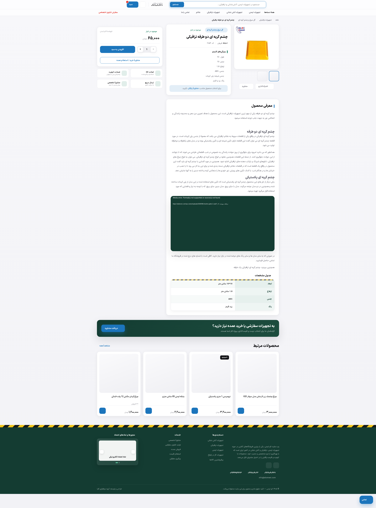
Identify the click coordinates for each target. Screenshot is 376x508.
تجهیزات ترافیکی (213, 12)
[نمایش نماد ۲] (119, 462)
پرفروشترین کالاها (216, 459)
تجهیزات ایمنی (254, 12)
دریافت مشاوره (111, 328)
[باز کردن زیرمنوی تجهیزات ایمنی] (246, 12)
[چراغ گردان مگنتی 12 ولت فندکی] (119, 384)
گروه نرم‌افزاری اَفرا (103, 489)
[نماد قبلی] (133, 452)
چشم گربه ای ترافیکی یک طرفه (247, 267)
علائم (198, 12)
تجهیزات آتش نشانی (234, 12)
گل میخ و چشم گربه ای (246, 20)
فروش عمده (176, 449)
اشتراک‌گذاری (263, 86)
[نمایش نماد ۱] (117, 462)
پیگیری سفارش (175, 458)
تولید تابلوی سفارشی (173, 444)
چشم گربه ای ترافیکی (265, 136)
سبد (130, 3)
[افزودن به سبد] (241, 411)
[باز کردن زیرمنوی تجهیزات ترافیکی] (204, 12)
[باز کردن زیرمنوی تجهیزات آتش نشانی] (224, 12)
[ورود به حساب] (143, 4)
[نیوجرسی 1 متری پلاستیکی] (211, 384)
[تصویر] (274, 76)
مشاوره (244, 86)
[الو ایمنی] (274, 4)
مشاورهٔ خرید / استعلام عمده (128, 60)
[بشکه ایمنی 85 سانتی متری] (165, 384)
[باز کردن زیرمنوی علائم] (193, 12)
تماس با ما (185, 12)
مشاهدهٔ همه (104, 345)
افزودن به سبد (117, 49)
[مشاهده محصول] (195, 411)
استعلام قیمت (175, 454)
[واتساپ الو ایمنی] (269, 465)
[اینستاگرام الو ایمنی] (276, 465)
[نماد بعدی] (102, 452)
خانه (277, 20)
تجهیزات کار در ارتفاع (215, 455)
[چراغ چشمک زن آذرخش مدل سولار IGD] (257, 384)
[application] (223, 223)
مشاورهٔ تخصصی (174, 440)
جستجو (176, 4)
